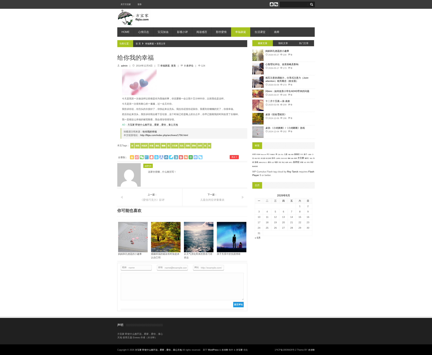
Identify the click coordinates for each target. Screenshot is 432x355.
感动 (292, 158)
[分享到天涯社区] (176, 157)
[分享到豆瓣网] (191, 157)
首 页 (138, 43)
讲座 (301, 162)
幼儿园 (263, 158)
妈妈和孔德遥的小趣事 (277, 51)
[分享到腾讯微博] (147, 157)
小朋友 (309, 154)
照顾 (188, 146)
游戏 (256, 162)
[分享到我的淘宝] (186, 157)
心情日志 (143, 32)
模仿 (311, 158)
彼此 (157, 146)
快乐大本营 (284, 158)
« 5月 (258, 237)
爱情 (194, 146)
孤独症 (297, 154)
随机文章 (283, 43)
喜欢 (234, 157)
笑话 (280, 162)
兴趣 (289, 154)
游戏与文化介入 (263, 162)
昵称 (124, 267)
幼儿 (259, 158)
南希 (276, 32)
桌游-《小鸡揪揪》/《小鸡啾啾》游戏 (285, 128)
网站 (196, 267)
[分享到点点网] (166, 157)
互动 (279, 154)
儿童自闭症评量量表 (212, 199)
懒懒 (163, 146)
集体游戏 (255, 166)
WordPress (213, 350)
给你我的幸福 (150, 131)
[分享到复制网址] (200, 157)
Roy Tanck (292, 171)
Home (126, 32)
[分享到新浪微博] (137, 157)
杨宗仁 (307, 158)
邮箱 (160, 267)
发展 (292, 154)
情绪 (289, 158)
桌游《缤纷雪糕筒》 (276, 114)
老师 (286, 162)
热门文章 (303, 43)
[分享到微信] (142, 157)
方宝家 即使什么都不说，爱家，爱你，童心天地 (153, 124)
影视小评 (182, 32)
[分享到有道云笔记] (171, 157)
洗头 (182, 146)
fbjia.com (263, 154)
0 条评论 (188, 65)
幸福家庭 (240, 32)
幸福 (151, 146)
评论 (308, 162)
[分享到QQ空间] (132, 157)
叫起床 (144, 146)
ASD (254, 154)
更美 (173, 65)
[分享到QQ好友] (152, 157)
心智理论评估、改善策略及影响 (282, 64)
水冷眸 (225, 350)
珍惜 (200, 146)
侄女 (282, 154)
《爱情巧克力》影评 (152, 199)
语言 (311, 162)
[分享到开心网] (181, 157)
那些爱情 (221, 32)
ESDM (258, 154)
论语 (305, 162)
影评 (273, 158)
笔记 (283, 162)
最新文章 (262, 43)
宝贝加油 (163, 32)
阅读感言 (201, 32)
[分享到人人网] (161, 157)
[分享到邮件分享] (196, 157)
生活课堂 (260, 32)
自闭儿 (290, 162)
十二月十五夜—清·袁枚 (277, 101)
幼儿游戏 (268, 158)
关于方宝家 (126, 4)
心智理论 (278, 158)
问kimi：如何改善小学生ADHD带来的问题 (287, 91)
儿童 (285, 154)
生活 (273, 162)
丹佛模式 (272, 154)
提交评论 (238, 304)
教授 (295, 158)
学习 (301, 154)
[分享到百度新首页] (156, 157)
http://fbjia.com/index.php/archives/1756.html (164, 135)
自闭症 (296, 162)
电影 (276, 162)
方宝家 (175, 146)
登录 (140, 4)
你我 (137, 146)
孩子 (305, 154)
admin (124, 65)
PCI (268, 154)
